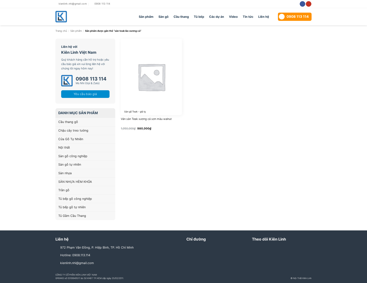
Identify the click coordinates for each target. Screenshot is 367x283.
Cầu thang (181, 17)
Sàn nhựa (65, 173)
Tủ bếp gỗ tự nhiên (72, 207)
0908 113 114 (298, 17)
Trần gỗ (63, 190)
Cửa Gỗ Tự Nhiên (70, 139)
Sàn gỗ (163, 17)
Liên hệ (263, 17)
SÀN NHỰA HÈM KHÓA (75, 182)
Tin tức (248, 17)
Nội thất (64, 147)
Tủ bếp (199, 17)
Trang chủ (61, 30)
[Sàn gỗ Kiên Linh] (76, 16)
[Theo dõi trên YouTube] (308, 4)
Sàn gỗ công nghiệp (72, 156)
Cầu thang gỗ (68, 122)
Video (233, 17)
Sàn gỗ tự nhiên (69, 164)
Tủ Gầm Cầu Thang (72, 216)
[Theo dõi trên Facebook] (302, 4)
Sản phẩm (146, 17)
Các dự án (216, 17)
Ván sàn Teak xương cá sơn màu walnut (146, 118)
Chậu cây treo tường (73, 130)
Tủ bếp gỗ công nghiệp (75, 199)
